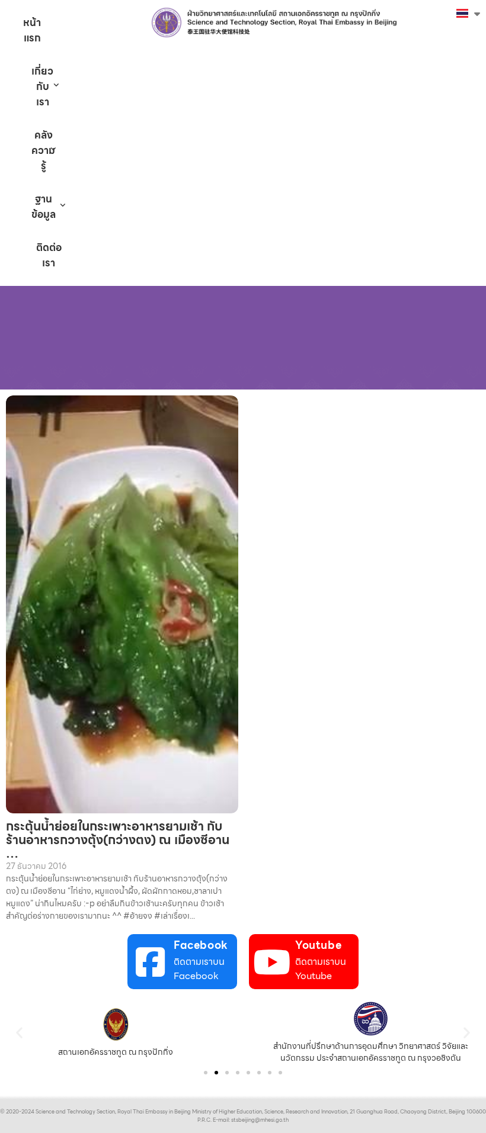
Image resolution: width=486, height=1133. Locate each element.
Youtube (318, 945)
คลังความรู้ (43, 150)
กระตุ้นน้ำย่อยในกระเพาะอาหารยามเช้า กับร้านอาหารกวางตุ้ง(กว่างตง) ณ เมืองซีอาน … (117, 839)
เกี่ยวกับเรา (42, 86)
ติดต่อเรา (49, 255)
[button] (19, 1032)
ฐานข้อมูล (43, 206)
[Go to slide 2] (216, 1072)
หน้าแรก (32, 30)
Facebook (201, 945)
